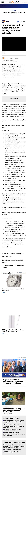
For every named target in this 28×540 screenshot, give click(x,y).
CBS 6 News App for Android (12, 449)
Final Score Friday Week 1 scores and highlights (14, 13)
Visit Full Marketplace (21, 272)
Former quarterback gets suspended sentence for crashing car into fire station (14, 434)
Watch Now (23, 2)
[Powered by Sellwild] (24, 357)
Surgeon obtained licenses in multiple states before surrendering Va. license (13, 426)
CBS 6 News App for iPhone (12, 452)
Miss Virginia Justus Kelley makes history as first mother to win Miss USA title (13, 422)
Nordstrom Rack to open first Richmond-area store (12, 430)
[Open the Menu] (2, 2)
